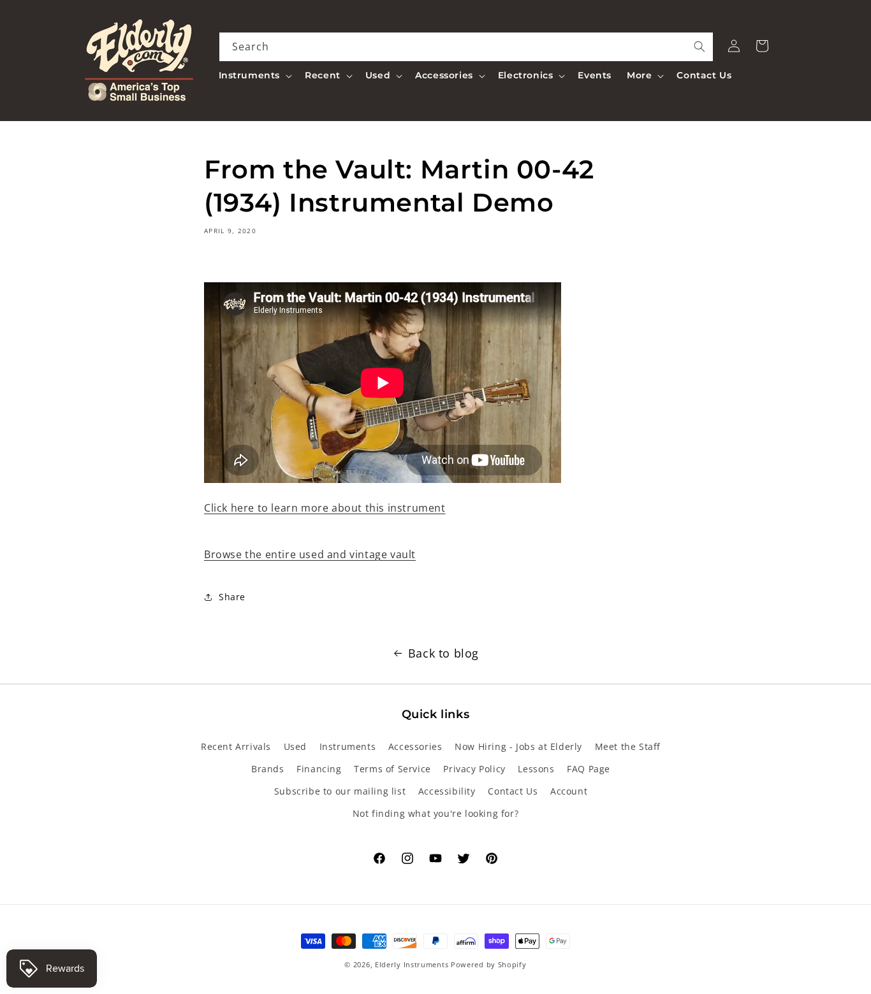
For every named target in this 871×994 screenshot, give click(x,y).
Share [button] (232, 597)
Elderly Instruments (411, 964)
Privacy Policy (474, 769)
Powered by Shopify (489, 964)
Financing (318, 769)
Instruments (347, 746)
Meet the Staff (628, 746)
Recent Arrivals (236, 746)
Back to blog (443, 653)
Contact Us (513, 791)
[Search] (699, 46)
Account (568, 791)
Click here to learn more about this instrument (325, 508)
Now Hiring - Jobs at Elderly (518, 746)
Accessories (415, 746)
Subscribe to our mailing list (340, 791)
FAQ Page (588, 769)
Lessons (536, 769)
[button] (254, 75)
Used (295, 746)
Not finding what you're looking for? (436, 813)
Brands (267, 769)
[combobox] (466, 46)
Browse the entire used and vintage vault (310, 554)
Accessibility (447, 791)
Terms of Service (392, 769)
